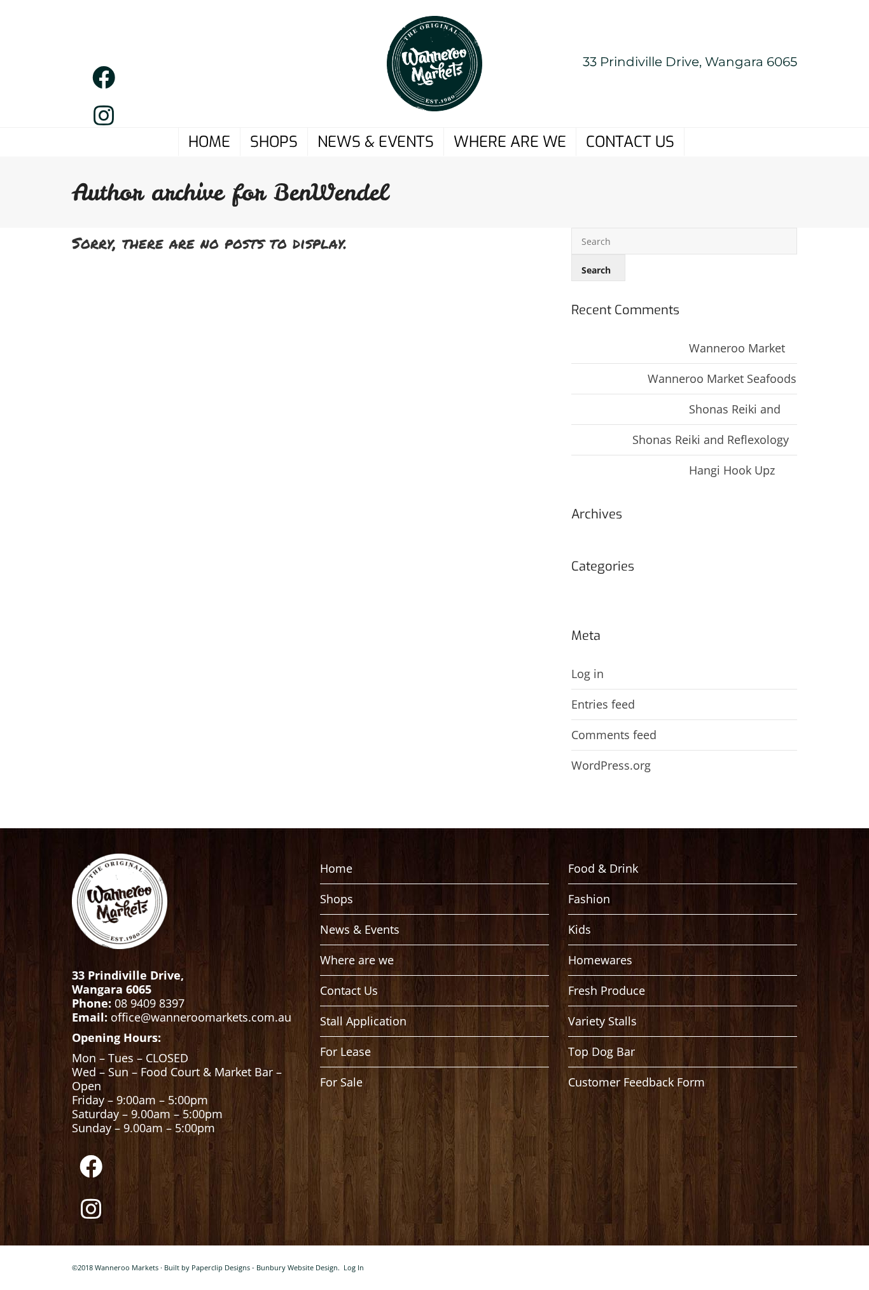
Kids (579, 929)
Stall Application (363, 1021)
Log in (587, 673)
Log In (354, 1267)
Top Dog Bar (601, 1051)
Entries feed (603, 704)
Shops (336, 898)
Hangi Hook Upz (732, 470)
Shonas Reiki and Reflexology (767, 409)
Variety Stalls (602, 1021)
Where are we (357, 960)
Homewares (600, 960)
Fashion (589, 898)
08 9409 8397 (149, 1003)
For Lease (345, 1051)
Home (336, 868)
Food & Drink (603, 868)
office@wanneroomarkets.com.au (203, 1017)
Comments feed (614, 734)
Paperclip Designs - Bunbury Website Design (264, 1267)
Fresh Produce (606, 990)
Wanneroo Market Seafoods (763, 348)
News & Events (360, 929)
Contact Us (349, 990)
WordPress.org (611, 765)
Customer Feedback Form (636, 1082)
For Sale (341, 1082)
